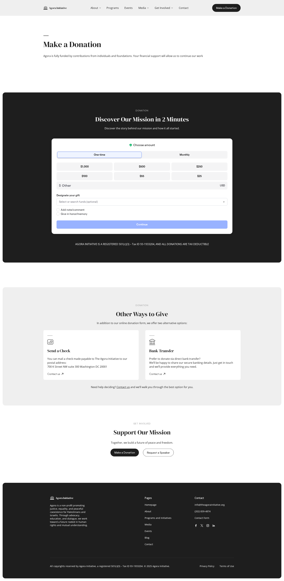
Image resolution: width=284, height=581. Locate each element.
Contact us (123, 387)
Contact (149, 544)
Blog (147, 537)
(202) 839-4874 (203, 511)
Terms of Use (227, 566)
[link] (112, 8)
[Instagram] (207, 525)
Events (148, 531)
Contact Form (202, 517)
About (148, 511)
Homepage (150, 504)
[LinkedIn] (213, 525)
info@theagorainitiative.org (210, 504)
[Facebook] (196, 525)
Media (148, 524)
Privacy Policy (207, 566)
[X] (202, 525)
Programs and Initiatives (158, 517)
